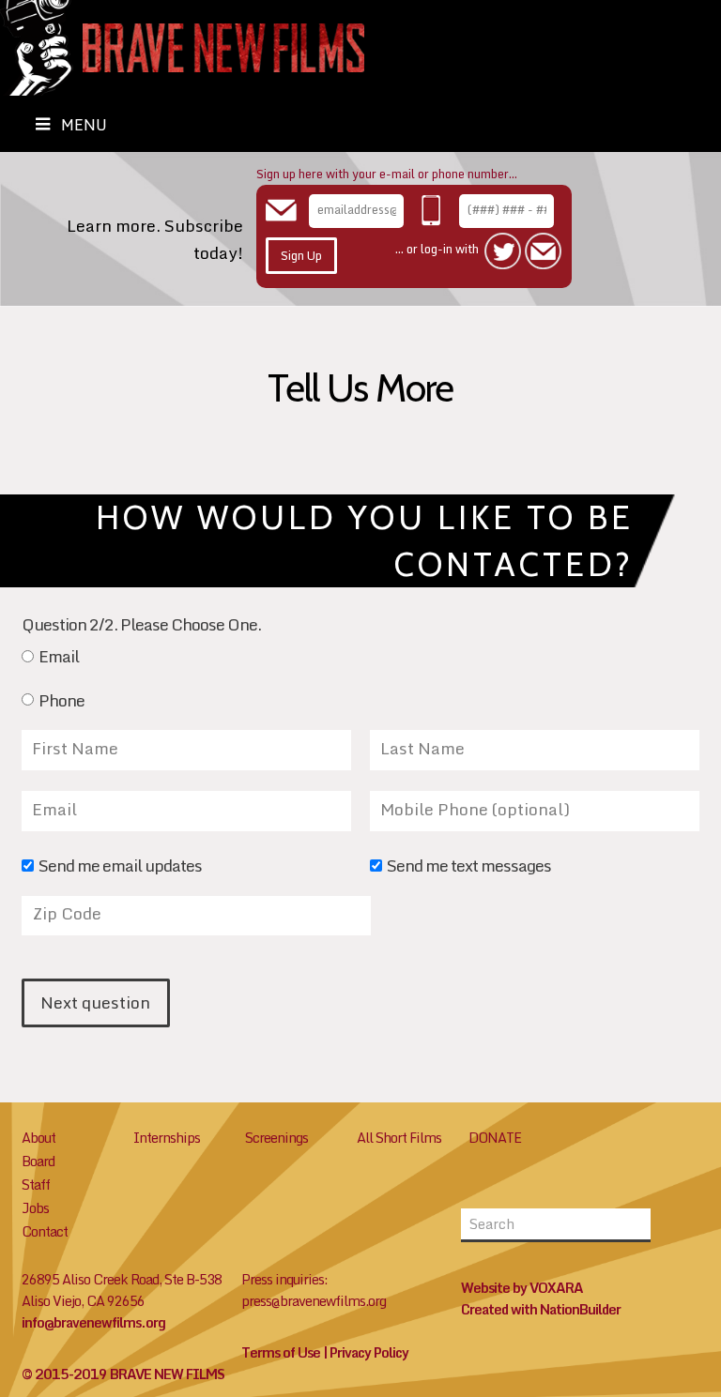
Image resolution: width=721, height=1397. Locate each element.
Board (38, 1161)
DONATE (494, 1137)
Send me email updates (120, 867)
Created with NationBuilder (541, 1309)
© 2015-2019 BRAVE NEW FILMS (123, 1374)
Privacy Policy (369, 1352)
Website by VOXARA (522, 1287)
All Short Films (399, 1137)
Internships (166, 1137)
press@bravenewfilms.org (313, 1301)
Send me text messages (469, 867)
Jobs (35, 1208)
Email (58, 658)
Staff (36, 1184)
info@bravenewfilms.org (93, 1322)
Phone (61, 702)
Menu (84, 125)
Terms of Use (280, 1352)
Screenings (276, 1137)
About (38, 1137)
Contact (45, 1231)
